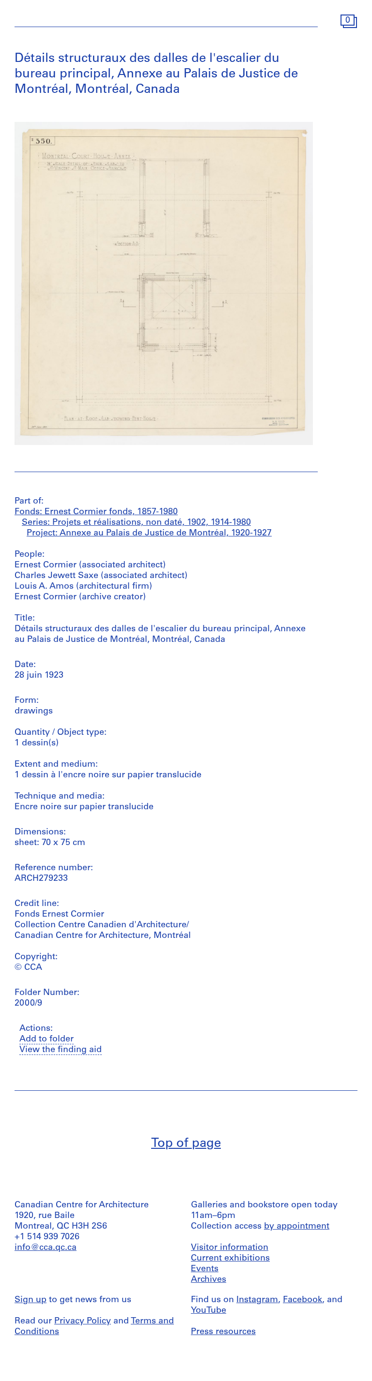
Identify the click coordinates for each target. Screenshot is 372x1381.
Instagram (257, 1300)
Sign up (30, 1300)
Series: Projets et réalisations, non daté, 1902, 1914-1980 (136, 523)
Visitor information (229, 1248)
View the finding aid (60, 1050)
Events (204, 1269)
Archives (208, 1280)
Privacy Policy (82, 1321)
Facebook (302, 1300)
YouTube (208, 1311)
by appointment (296, 1226)
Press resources (223, 1332)
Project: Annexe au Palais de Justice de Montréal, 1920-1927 (149, 533)
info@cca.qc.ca (46, 1248)
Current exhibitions (230, 1258)
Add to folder (46, 1039)
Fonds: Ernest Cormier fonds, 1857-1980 (96, 512)
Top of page (186, 1143)
